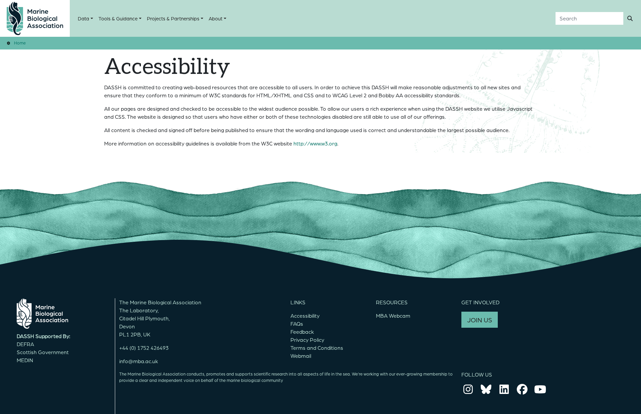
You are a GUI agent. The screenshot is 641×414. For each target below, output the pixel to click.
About (215, 18)
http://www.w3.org (315, 143)
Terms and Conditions (316, 347)
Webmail (300, 355)
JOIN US (479, 319)
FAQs (296, 323)
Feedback (302, 331)
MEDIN (25, 360)
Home (20, 42)
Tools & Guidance (118, 18)
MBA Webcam (393, 315)
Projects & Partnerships (173, 18)
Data (83, 18)
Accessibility (304, 315)
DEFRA (25, 343)
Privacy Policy (307, 339)
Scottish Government (43, 351)
